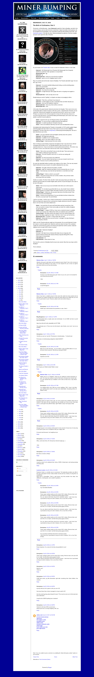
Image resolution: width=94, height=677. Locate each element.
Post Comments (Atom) (44, 659)
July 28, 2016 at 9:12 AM (52, 346)
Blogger (50, 667)
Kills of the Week (22, 301)
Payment (19, 449)
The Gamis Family (23, 344)
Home (55, 656)
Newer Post (36, 656)
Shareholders (24, 18)
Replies (40, 270)
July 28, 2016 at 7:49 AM (49, 451)
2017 (19, 286)
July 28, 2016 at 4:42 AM (49, 398)
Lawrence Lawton (41, 470)
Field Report (47, 252)
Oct (20, 294)
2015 (19, 422)
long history (52, 130)
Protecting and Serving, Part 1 (23, 390)
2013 (19, 426)
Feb (20, 417)
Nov (20, 292)
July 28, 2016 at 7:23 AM (52, 272)
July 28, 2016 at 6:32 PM (52, 515)
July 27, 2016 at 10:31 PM (49, 364)
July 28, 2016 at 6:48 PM (49, 605)
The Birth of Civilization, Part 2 (23, 317)
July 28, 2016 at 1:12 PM (52, 354)
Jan (20, 419)
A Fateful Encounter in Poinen (23, 339)
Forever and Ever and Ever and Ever (23, 328)
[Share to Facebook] (56, 250)
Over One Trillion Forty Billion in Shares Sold (23, 332)
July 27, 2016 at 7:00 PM (50, 260)
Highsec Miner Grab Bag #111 (23, 304)
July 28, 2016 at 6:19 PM (52, 485)
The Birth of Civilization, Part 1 (23, 320)
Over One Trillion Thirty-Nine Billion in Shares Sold (23, 353)
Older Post (75, 656)
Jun (20, 409)
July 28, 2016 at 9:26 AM (51, 470)
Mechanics (19, 447)
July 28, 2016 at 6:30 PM (52, 502)
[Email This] (52, 250)
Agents (38, 252)
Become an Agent (44, 18)
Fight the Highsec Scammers (23, 363)
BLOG (17, 18)
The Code (33, 18)
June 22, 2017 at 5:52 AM (49, 615)
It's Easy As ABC (22, 325)
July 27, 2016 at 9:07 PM (49, 334)
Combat (42, 252)
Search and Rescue (23, 369)
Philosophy (20, 451)
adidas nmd (39, 615)
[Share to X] (54, 250)
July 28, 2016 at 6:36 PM (49, 566)
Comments (20, 471)
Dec (20, 290)
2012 (19, 428)
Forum (70, 18)
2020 (19, 280)
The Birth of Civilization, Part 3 (23, 314)
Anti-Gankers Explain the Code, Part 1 (23, 360)
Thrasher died (46, 67)
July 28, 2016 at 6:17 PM (52, 283)
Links (58, 18)
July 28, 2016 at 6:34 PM (52, 411)
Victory (54, 252)
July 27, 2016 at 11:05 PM (54, 374)
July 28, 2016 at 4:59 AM (49, 425)
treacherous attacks (38, 33)
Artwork (19, 435)
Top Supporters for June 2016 (23, 398)
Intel (18, 446)
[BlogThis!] (53, 250)
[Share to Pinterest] (57, 250)
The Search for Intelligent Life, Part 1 (23, 383)
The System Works (23, 375)
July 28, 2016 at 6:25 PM (52, 492)
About (63, 18)
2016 (19, 288)
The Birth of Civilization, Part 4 (23, 311)
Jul (20, 300)
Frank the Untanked (23, 373)
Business (19, 437)
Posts (19, 468)
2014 (19, 424)
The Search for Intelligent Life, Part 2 (23, 378)
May (20, 411)
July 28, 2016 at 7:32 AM (49, 438)
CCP (18, 438)
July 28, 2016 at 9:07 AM (52, 306)
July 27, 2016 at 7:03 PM (50, 294)
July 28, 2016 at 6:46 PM (49, 586)
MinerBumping (41, 250)
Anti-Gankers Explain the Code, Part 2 (23, 357)
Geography (20, 444)
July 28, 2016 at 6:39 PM (49, 576)
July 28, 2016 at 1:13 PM (49, 545)
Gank (52, 18)
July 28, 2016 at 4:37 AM (52, 385)
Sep (20, 296)
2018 (19, 284)
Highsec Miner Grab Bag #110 (23, 349)
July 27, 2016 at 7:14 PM (51, 316)
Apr (20, 413)
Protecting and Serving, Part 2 (23, 387)
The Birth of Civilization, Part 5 (23, 307)
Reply (38, 267)
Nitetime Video (40, 260)
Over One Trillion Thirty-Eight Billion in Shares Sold (23, 406)
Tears (51, 252)
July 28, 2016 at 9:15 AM (49, 460)
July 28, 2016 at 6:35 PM (49, 553)
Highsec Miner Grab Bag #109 (23, 395)
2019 (19, 282)
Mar (20, 415)
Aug (20, 298)
